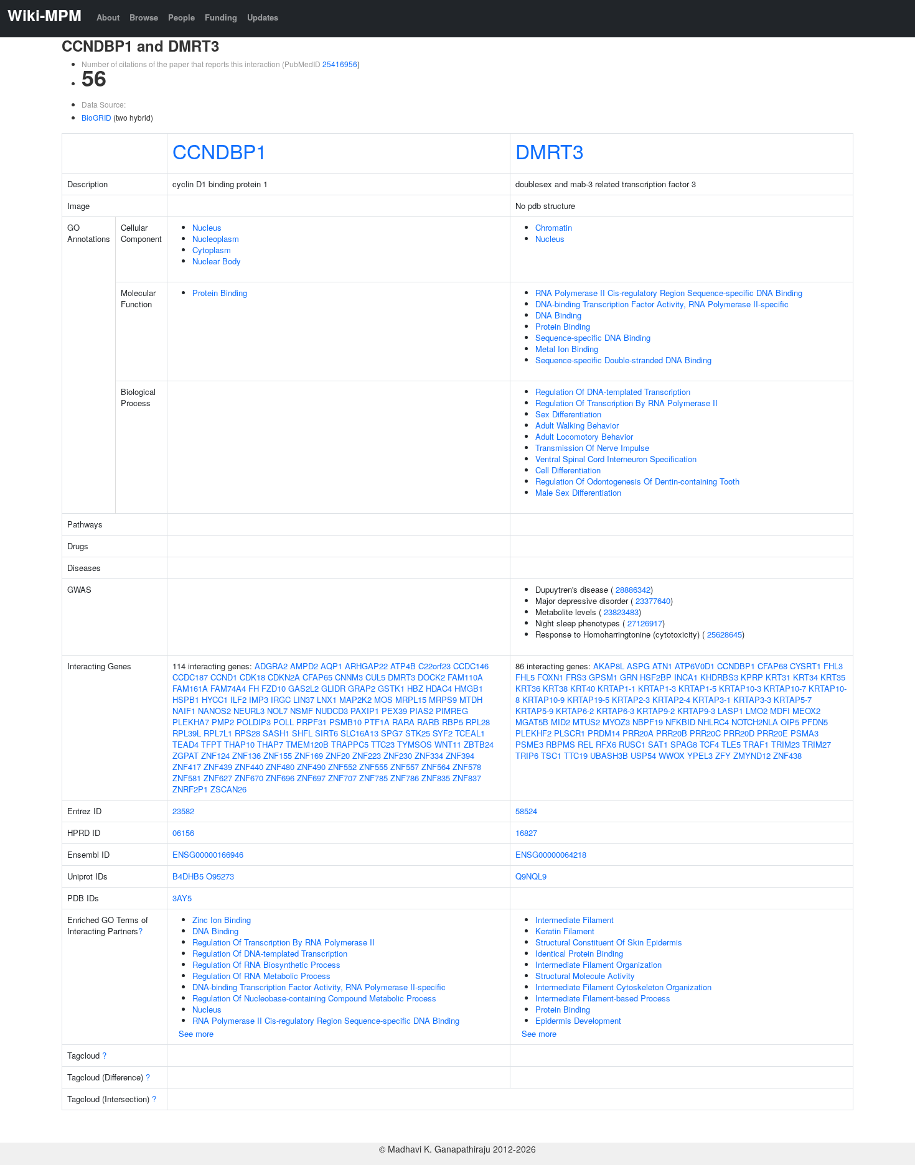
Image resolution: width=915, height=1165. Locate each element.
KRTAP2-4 (671, 699)
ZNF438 (787, 755)
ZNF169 (308, 755)
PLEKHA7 (190, 722)
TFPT (211, 744)
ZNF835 (435, 778)
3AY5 (182, 898)
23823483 (621, 612)
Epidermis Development (578, 1020)
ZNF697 (311, 778)
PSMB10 (345, 722)
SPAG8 (683, 744)
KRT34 (805, 677)
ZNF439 (218, 767)
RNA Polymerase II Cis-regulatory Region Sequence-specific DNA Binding (668, 293)
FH (253, 688)
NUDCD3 (332, 711)
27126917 (644, 623)
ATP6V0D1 (695, 666)
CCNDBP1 (219, 150)
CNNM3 (349, 677)
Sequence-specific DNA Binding (592, 337)
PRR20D (738, 733)
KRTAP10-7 (785, 688)
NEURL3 (249, 711)
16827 (526, 832)
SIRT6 (326, 733)
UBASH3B (609, 755)
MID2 (560, 722)
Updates (262, 17)
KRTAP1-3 (657, 688)
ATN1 (662, 666)
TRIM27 (816, 744)
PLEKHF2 (533, 733)
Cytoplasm (211, 250)
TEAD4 (185, 744)
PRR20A (638, 733)
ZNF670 (249, 778)
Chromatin (553, 227)
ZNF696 (280, 778)
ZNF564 (435, 767)
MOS (383, 699)
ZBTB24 (479, 744)
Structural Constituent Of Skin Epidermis (608, 942)
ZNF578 (467, 767)
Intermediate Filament (574, 920)
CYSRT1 (805, 666)
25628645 (724, 634)
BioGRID (96, 117)
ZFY (723, 755)
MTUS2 (586, 722)
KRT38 (555, 688)
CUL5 (375, 677)
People (181, 17)
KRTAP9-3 (696, 711)
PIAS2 (421, 711)
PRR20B (671, 733)
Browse (143, 17)
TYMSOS (414, 744)
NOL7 (277, 711)
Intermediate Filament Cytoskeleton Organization (623, 987)
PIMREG (452, 711)
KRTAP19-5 (588, 699)
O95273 (220, 876)
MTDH (470, 699)
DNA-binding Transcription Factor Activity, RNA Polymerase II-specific (662, 304)
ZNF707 (342, 778)
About (108, 17)
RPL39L (186, 733)
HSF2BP (656, 677)
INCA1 (686, 677)
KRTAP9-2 (656, 711)
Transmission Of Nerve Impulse (592, 447)
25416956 (339, 63)
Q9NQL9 (531, 876)
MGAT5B (531, 722)
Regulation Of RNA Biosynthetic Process (266, 964)
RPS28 (247, 733)
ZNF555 (373, 767)
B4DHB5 (188, 876)
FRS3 (576, 677)
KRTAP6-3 (615, 711)
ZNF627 (218, 778)
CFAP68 (772, 666)
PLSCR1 (569, 733)
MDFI (780, 711)
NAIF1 (183, 711)
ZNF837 (467, 778)
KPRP (752, 677)
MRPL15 (410, 699)
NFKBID (680, 722)
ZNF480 (280, 767)
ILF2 (238, 699)
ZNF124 (215, 755)
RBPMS (560, 744)
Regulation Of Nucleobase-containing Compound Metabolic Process (314, 998)
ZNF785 (373, 778)
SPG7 (392, 733)
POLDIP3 (254, 722)
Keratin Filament (564, 931)
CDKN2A (284, 677)
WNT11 (447, 744)
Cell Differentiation (568, 470)
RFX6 (606, 744)
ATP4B (403, 666)
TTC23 (383, 744)
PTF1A (377, 722)
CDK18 (252, 677)
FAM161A (190, 688)
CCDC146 (471, 666)
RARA (403, 722)
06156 (183, 832)
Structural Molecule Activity (585, 976)
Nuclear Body (216, 261)
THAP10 (239, 744)
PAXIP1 (364, 711)
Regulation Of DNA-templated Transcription (612, 391)
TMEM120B (307, 744)
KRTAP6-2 (575, 711)
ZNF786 (404, 778)
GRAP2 (361, 688)
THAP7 (270, 744)
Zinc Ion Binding (221, 920)
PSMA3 (805, 733)
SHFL (302, 733)
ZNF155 (277, 755)
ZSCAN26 (228, 789)
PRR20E (772, 733)
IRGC (281, 699)
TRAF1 (756, 744)
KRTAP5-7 (793, 699)
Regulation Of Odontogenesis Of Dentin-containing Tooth (637, 481)
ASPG (638, 666)
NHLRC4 (713, 722)
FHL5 (525, 677)
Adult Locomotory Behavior (584, 436)
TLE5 (731, 744)
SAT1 (658, 744)
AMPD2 (304, 666)
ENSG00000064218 (550, 854)
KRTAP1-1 (617, 688)
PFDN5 (815, 722)
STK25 (417, 733)
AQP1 (331, 666)
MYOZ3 (616, 722)
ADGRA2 (271, 666)
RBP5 (452, 722)
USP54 (643, 755)
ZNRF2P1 (190, 789)
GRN (628, 677)
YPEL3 (700, 755)
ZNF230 (397, 755)
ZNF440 (249, 767)
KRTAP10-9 (543, 699)
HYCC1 (215, 699)
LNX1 (327, 699)
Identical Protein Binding (579, 953)
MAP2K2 (355, 699)
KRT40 (582, 688)
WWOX (672, 755)
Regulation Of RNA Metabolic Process (261, 976)
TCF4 (709, 744)
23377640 (653, 600)
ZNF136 (246, 755)
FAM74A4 (228, 688)
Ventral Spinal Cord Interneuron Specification (616, 459)
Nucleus (207, 227)
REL (585, 744)
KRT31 (778, 677)
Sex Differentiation (568, 414)
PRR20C (705, 733)
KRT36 (527, 688)
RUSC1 (632, 744)
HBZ (415, 688)
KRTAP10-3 (740, 688)
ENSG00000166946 (207, 854)
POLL (283, 722)
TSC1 (551, 755)
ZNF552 (342, 767)
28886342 (633, 589)
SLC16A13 (359, 733)
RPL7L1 (218, 733)
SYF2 (443, 733)
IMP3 (258, 699)
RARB (428, 722)
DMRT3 (549, 150)
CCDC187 (190, 677)
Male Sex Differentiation (578, 492)
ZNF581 (186, 778)
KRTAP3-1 (712, 699)
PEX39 (394, 711)
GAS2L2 (303, 688)
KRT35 (832, 677)
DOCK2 (431, 677)
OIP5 (790, 722)
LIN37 (303, 699)
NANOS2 (214, 711)
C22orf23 (434, 666)
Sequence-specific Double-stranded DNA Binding (623, 360)
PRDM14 (604, 733)
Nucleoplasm (215, 238)
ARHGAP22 (366, 666)
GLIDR (333, 688)
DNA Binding (558, 315)
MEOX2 (806, 711)
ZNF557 (404, 767)
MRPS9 (443, 699)
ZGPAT (185, 755)
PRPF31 (311, 722)
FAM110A (465, 677)
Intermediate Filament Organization (598, 964)
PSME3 (529, 744)
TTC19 (576, 755)
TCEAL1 (470, 733)
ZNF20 (338, 755)
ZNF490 (311, 767)
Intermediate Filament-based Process (602, 998)
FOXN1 (550, 677)
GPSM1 (603, 677)
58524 (526, 811)
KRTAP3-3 (752, 699)
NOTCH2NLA (754, 722)
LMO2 (756, 711)
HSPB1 (185, 699)
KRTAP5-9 (534, 711)
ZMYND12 (752, 755)
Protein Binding (219, 293)
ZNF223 (366, 755)
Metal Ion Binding (566, 349)
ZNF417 (186, 767)
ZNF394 (460, 755)
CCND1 (223, 677)
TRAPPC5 (349, 744)
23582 (183, 811)
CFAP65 (317, 677)
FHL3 (833, 666)
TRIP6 (526, 755)
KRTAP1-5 (697, 688)
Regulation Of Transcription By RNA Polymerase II (626, 403)
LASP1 (730, 711)
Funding (221, 17)
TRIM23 (785, 744)
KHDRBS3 (719, 677)
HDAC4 (439, 688)
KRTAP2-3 (631, 699)
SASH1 (276, 733)
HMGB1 (468, 688)
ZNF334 (429, 755)
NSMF (301, 711)
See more (196, 1033)
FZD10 (273, 688)
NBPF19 (647, 722)
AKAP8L (608, 666)
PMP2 (223, 722)
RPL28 (478, 722)
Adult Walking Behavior (577, 425)
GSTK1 (391, 688)
